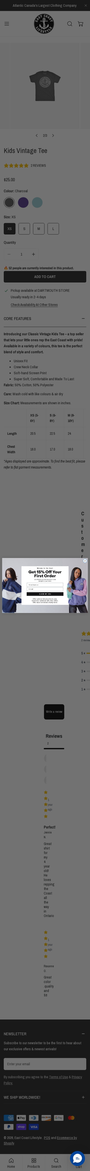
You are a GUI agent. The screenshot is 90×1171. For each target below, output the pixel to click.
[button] (44, 594)
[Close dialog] (85, 561)
